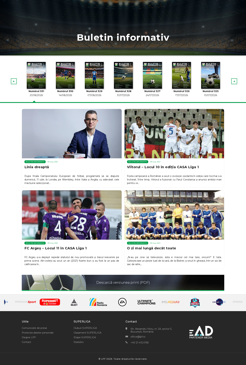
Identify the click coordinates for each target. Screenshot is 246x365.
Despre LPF (29, 337)
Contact (26, 342)
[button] (234, 81)
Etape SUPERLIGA (85, 337)
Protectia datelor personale (38, 332)
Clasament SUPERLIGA (87, 332)
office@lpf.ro (138, 336)
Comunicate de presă (34, 328)
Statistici (79, 342)
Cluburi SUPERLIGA (85, 328)
